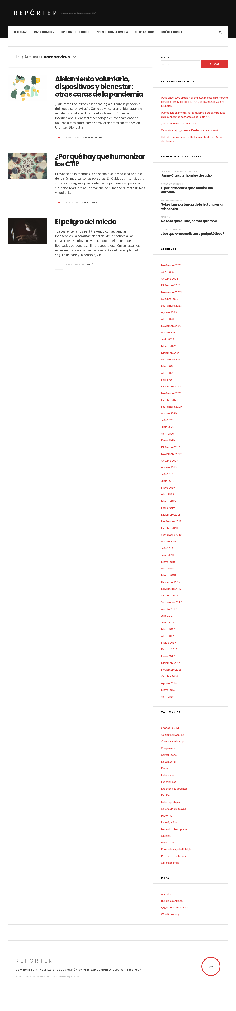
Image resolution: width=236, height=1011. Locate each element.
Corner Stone (169, 754)
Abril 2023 (167, 319)
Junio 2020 (167, 426)
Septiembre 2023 (171, 305)
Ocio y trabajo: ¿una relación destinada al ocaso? (189, 130)
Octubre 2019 (169, 460)
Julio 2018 (167, 548)
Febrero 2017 (169, 649)
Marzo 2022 (168, 345)
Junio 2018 (167, 554)
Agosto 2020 (169, 413)
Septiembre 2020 (171, 406)
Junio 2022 (167, 339)
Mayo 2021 (168, 366)
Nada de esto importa (174, 829)
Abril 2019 (167, 494)
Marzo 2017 (168, 642)
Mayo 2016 (168, 689)
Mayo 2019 (168, 487)
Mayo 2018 (168, 561)
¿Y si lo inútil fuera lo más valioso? (181, 123)
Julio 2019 (167, 474)
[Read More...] (59, 137)
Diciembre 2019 (170, 447)
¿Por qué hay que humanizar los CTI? (100, 160)
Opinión (66, 32)
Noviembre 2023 (171, 292)
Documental (168, 761)
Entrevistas (167, 775)
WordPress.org (170, 914)
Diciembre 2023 (170, 285)
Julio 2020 (167, 420)
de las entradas (172, 900)
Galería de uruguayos (173, 808)
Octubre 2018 (169, 528)
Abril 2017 (167, 635)
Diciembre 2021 (170, 352)
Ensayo (165, 768)
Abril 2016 (167, 696)
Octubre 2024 (169, 278)
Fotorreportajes (170, 802)
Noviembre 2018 (171, 521)
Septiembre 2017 (171, 602)
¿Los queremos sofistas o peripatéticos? (192, 233)
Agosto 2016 (169, 683)
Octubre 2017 (169, 595)
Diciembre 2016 (170, 662)
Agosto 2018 (169, 541)
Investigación (44, 32)
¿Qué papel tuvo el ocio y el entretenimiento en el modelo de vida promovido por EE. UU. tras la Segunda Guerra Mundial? (194, 101)
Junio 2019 (167, 480)
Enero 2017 (168, 656)
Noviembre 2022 (171, 325)
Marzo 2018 (168, 575)
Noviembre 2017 (171, 588)
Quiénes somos (171, 32)
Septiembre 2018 (171, 534)
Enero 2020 (168, 440)
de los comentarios (174, 907)
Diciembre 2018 (170, 514)
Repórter (36, 12)
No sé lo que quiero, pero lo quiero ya (189, 221)
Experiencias (168, 781)
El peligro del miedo (85, 221)
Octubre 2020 (169, 399)
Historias (20, 32)
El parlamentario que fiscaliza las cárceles (187, 190)
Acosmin (75, 976)
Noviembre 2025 (171, 265)
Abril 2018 (167, 568)
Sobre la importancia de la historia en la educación (192, 206)
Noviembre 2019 (171, 453)
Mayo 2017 (168, 629)
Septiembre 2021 (171, 359)
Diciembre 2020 (170, 386)
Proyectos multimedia (112, 32)
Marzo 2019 (168, 501)
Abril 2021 (167, 372)
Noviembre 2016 (171, 669)
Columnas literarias (172, 734)
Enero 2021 (168, 379)
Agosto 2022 (169, 332)
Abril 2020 (167, 433)
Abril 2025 (167, 271)
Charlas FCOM (144, 32)
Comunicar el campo (173, 741)
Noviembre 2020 (171, 393)
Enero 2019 (168, 507)
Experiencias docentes (174, 788)
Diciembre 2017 (170, 581)
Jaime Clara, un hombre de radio (186, 175)
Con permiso (168, 748)
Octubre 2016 (169, 676)
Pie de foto (167, 842)
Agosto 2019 (169, 467)
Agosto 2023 (169, 312)
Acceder (166, 894)
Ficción (84, 32)
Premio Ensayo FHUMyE (176, 849)
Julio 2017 (167, 615)
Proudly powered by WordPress (31, 976)
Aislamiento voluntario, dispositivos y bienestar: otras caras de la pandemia (99, 86)
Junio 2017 (167, 622)
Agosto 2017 (169, 608)
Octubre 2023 (169, 298)
